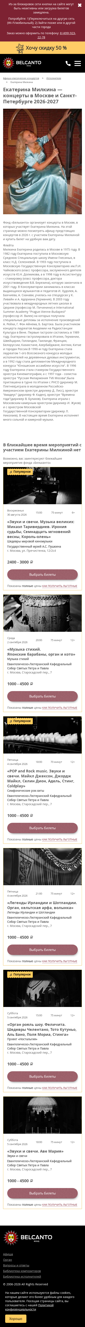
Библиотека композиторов (22, 1271)
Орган (7, 1260)
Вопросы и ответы (16, 1265)
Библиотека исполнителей (22, 1276)
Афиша (8, 1254)
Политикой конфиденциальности (29, 1307)
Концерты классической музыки (21, 63)
